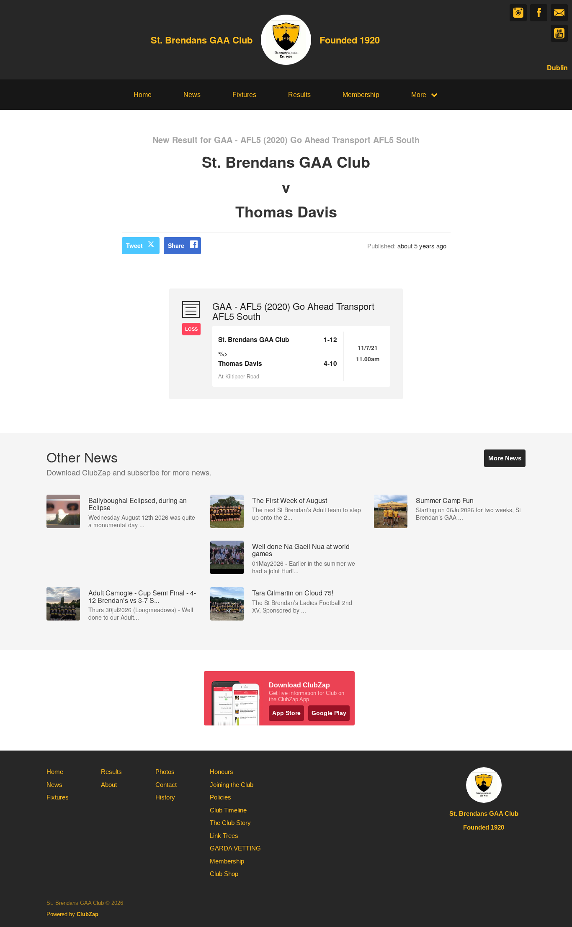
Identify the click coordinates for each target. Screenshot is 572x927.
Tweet (134, 245)
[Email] (559, 12)
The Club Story (230, 822)
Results (299, 94)
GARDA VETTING (235, 848)
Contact (166, 784)
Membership (361, 94)
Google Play (329, 713)
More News (504, 458)
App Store (286, 713)
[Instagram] (518, 12)
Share (176, 245)
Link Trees (224, 835)
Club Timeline (228, 810)
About (109, 784)
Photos (165, 771)
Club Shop (224, 873)
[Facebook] (538, 12)
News (192, 94)
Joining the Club (231, 784)
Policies (220, 797)
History (165, 797)
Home (143, 94)
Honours (221, 771)
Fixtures (244, 94)
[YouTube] (559, 33)
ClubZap (87, 914)
